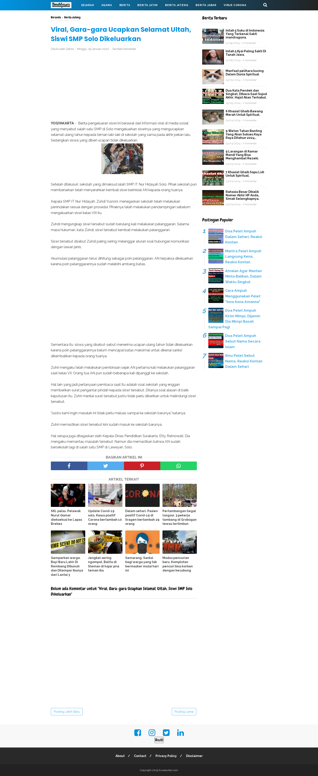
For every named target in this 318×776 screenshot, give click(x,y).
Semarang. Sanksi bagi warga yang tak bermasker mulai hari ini (142, 564)
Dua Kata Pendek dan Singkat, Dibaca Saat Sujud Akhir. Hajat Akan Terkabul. (246, 94)
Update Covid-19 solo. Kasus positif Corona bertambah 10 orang (105, 517)
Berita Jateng (176, 5)
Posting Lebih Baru (67, 711)
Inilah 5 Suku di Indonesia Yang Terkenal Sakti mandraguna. (245, 34)
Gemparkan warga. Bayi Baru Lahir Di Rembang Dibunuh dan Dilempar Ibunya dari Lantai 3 (67, 566)
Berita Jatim (147, 5)
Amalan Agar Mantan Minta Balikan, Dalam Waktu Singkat (243, 276)
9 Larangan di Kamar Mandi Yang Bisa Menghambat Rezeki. (242, 155)
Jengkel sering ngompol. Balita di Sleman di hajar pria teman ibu (103, 564)
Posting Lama (184, 711)
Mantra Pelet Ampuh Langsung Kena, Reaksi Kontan (243, 256)
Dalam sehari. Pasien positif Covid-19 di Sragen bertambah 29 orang (142, 517)
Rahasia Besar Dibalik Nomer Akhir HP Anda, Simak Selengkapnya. (242, 195)
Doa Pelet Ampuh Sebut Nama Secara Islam (242, 341)
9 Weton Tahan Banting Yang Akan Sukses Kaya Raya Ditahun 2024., (244, 134)
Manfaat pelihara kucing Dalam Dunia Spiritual (245, 72)
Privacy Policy (166, 756)
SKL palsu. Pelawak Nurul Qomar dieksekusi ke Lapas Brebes (66, 517)
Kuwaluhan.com (168, 770)
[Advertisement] (124, 86)
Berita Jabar (206, 5)
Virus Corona (235, 5)
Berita (124, 5)
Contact (140, 756)
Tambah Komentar (124, 49)
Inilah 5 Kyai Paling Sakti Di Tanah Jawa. (246, 52)
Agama (106, 5)
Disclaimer (194, 756)
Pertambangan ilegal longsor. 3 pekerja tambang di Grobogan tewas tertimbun (179, 517)
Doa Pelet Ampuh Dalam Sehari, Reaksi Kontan (243, 236)
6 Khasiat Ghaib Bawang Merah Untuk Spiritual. (244, 112)
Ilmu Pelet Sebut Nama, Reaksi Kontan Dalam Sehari (243, 361)
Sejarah (87, 5)
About (120, 756)
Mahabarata (64, 15)
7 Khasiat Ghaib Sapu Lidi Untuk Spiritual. (245, 173)
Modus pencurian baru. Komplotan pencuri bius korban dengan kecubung (177, 564)
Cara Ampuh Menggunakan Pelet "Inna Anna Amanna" (242, 296)
